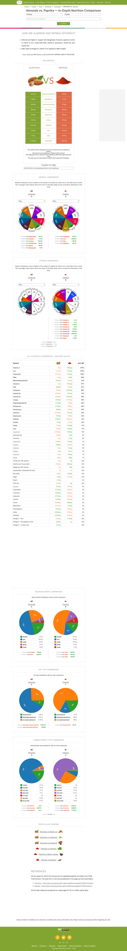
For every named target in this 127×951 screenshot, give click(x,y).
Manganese (17, 406)
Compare (57, 6)
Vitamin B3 (17, 396)
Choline (15, 486)
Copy (54, 165)
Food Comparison (53, 2)
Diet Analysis (40, 2)
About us (34, 946)
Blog (92, 2)
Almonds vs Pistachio (48, 837)
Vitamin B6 (17, 374)
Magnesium (17, 416)
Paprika (75, 6)
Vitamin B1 (16, 432)
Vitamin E (16, 412)
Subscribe (100, 2)
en (60, 942)
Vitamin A (16, 368)
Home (26, 6)
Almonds (48, 6)
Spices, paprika (42, 54)
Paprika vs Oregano (49, 849)
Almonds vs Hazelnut (48, 843)
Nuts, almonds (28, 54)
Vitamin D (50, 342)
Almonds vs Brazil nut (48, 832)
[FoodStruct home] (20, 4)
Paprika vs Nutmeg (48, 860)
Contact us (43, 946)
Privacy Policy (62, 946)
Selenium (16, 448)
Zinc (14, 429)
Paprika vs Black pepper (48, 854)
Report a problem (89, 946)
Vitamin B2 (49, 344)
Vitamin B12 (49, 346)
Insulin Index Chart (83, 2)
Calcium (15, 445)
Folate (15, 457)
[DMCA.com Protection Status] (63, 930)
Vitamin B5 (16, 393)
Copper (15, 400)
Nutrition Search (29, 2)
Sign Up (107, 2)
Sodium (15, 451)
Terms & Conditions (75, 946)
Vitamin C (16, 454)
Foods (34, 6)
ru (63, 942)
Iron (14, 371)
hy (67, 942)
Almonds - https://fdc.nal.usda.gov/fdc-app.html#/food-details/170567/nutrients (64, 883)
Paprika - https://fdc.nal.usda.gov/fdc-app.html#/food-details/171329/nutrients (63, 886)
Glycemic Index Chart (68, 2)
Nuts (40, 6)
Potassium (16, 390)
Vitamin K (16, 384)
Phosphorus (17, 409)
